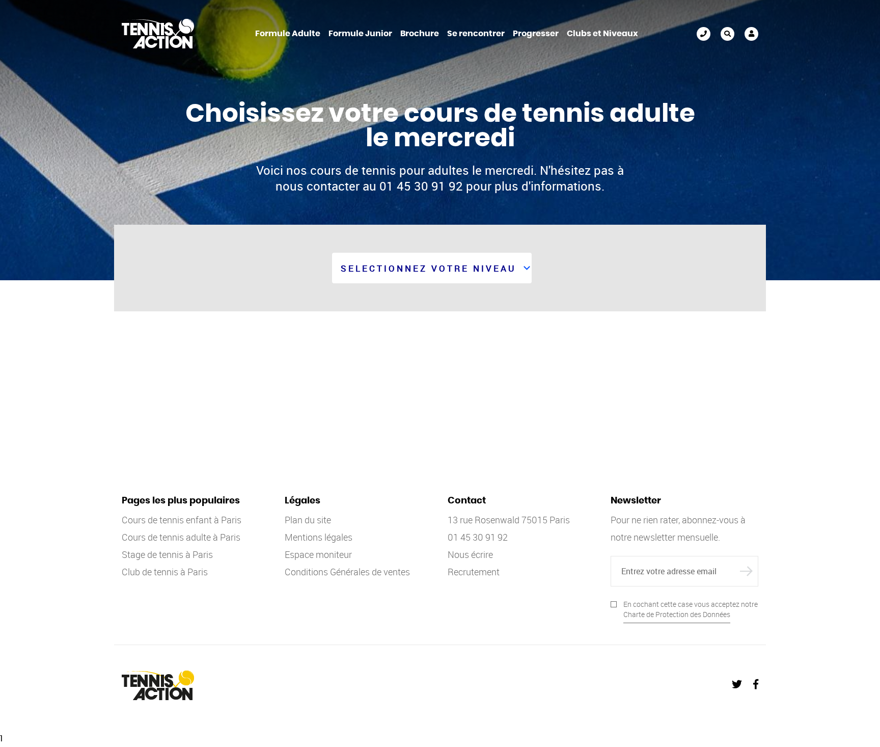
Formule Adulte (287, 34)
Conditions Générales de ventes (347, 572)
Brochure (419, 34)
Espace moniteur (318, 554)
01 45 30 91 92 (703, 34)
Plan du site (308, 520)
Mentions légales (318, 537)
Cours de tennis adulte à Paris (181, 537)
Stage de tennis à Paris (167, 554)
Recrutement (474, 572)
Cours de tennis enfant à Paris (181, 520)
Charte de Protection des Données (676, 614)
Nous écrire (470, 554)
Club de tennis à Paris (165, 572)
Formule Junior (360, 34)
